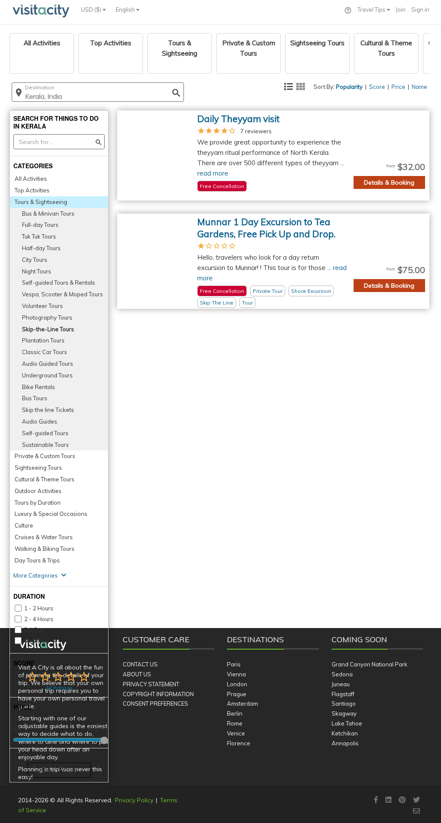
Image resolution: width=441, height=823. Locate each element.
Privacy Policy (134, 800)
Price (398, 86)
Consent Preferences (155, 703)
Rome (234, 723)
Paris (234, 664)
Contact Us (140, 664)
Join (401, 9)
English (126, 9)
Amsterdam (242, 703)
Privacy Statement (151, 684)
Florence (238, 743)
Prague (236, 694)
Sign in (420, 9)
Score (377, 86)
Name (419, 86)
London (237, 684)
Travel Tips (372, 9)
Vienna (236, 674)
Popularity (349, 86)
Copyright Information (158, 694)
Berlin (234, 713)
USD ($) (91, 9)
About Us (137, 674)
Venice (236, 733)
